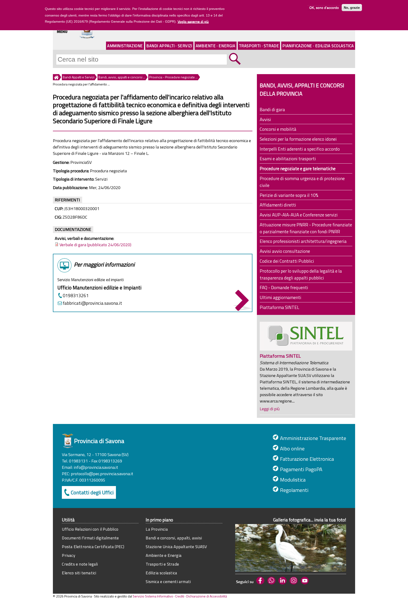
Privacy (68, 555)
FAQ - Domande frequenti (284, 287)
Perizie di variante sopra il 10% (289, 195)
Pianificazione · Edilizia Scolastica (318, 46)
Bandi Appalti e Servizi (78, 77)
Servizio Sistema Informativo (153, 596)
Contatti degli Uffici (92, 492)
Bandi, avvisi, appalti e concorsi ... (121, 77)
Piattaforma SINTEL (279, 307)
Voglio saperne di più (193, 22)
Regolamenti (294, 490)
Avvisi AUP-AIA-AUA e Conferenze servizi (299, 214)
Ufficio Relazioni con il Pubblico (90, 529)
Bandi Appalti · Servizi (169, 46)
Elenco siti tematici (79, 573)
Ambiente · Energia (215, 46)
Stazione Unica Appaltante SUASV (176, 546)
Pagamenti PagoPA (301, 469)
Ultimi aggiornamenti (280, 297)
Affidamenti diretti (278, 204)
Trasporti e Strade (162, 564)
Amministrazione (125, 46)
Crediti (179, 596)
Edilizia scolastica (161, 573)
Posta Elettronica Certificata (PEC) (93, 546)
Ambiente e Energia (164, 555)
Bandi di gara (272, 109)
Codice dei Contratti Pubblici (287, 261)
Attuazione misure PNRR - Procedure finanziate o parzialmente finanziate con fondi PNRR (306, 228)
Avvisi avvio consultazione (285, 251)
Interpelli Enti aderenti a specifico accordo (300, 148)
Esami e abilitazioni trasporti (288, 158)
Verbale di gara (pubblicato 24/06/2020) (95, 244)
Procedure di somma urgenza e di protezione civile (302, 182)
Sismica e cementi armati (168, 581)
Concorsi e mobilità (278, 129)
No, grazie (352, 7)
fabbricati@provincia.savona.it (92, 303)
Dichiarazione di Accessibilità (206, 596)
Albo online (292, 448)
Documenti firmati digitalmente (90, 538)
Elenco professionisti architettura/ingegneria (303, 241)
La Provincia (157, 529)
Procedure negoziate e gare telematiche (298, 168)
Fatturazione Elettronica (307, 459)
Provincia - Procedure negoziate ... (173, 77)
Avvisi (265, 119)
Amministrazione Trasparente (313, 438)
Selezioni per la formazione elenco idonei (298, 138)
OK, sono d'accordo (324, 7)
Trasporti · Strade (259, 46)
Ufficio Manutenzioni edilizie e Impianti (99, 287)
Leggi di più (270, 409)
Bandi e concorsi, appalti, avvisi (174, 538)
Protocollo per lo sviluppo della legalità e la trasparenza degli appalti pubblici (301, 274)
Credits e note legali (80, 564)
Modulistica (293, 480)
